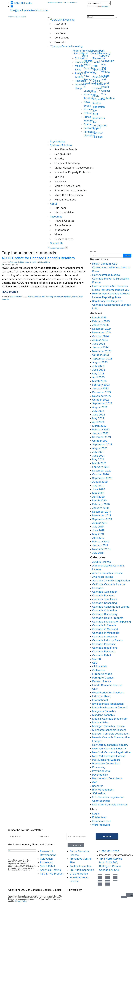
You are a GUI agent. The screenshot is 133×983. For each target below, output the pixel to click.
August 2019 (99, 522)
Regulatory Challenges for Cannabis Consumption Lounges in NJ (111, 305)
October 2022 (100, 399)
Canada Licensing (72, 46)
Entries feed (99, 817)
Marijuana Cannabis (104, 711)
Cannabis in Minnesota (105, 632)
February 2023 (101, 384)
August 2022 (100, 407)
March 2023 (99, 380)
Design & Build (63, 153)
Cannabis (97, 588)
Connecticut (61, 37)
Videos (58, 234)
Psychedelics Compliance (107, 778)
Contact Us (56, 243)
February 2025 (101, 321)
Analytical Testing (102, 576)
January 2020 (100, 507)
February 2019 (100, 541)
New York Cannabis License (108, 756)
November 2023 (101, 351)
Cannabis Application (104, 591)
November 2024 (101, 332)
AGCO (30, 297)
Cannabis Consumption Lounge (110, 606)
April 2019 (98, 537)
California (60, 33)
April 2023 (98, 377)
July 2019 (98, 526)
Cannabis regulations (104, 647)
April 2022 (98, 422)
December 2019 (101, 511)
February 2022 (101, 429)
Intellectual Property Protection (69, 172)
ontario (75, 297)
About (53, 203)
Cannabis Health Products (107, 617)
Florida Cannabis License (107, 685)
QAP (94, 782)
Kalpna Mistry (44, 262)
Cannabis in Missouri (104, 636)
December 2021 (101, 437)
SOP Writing (99, 793)
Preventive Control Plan (106, 763)
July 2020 (98, 485)
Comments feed (101, 821)
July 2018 (98, 552)
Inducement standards (62, 297)
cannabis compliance (104, 599)
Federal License (101, 681)
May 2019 (98, 534)
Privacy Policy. (21, 901)
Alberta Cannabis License (107, 573)
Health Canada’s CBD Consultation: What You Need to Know (111, 267)
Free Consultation (70, 2)
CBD (94, 662)
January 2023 (100, 388)
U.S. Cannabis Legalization (108, 797)
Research (97, 785)
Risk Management (102, 789)
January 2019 (100, 545)
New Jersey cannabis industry (110, 744)
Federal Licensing (78, 52)
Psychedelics (57, 141)
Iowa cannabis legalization (108, 703)
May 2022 (98, 418)
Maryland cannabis (103, 714)
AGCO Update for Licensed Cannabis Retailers (38, 258)
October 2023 (100, 354)
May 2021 (98, 459)
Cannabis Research (103, 651)
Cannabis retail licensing (43, 297)
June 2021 (98, 455)
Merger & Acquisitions (67, 185)
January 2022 (100, 433)
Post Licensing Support (106, 759)
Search (93, 251)
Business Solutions (61, 145)
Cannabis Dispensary (104, 614)
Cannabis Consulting (104, 602)
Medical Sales (100, 722)
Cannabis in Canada (104, 625)
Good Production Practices (108, 692)
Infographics (61, 229)
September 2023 (102, 358)
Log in (96, 813)
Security (59, 158)
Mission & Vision (64, 212)
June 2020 (98, 489)
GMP (95, 688)
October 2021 (100, 440)
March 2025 (99, 317)
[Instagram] (107, 883)
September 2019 (102, 519)
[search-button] (115, 17)
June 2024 (98, 343)
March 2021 (99, 463)
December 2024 (101, 328)
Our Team (60, 207)
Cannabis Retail (15, 297)
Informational (100, 700)
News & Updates (64, 220)
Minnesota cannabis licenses (109, 729)
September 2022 (102, 403)
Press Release (62, 225)
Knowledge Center (55, 2)
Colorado (59, 42)
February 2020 (101, 504)
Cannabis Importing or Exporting (111, 621)
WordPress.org (101, 824)
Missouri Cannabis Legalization (110, 733)
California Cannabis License (108, 584)
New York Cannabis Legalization (111, 752)
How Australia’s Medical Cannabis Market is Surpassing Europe (110, 278)
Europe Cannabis (102, 673)
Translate (104, 7)
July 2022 (98, 410)
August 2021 (99, 448)
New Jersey (61, 28)
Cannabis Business (103, 595)
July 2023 (98, 366)
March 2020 (99, 500)
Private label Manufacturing (69, 190)
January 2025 (100, 324)
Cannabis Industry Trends (107, 640)
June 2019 (98, 530)
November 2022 (101, 395)
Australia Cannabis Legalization (111, 580)
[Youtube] (107, 877)
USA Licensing (66, 19)
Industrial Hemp (101, 696)
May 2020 (98, 493)
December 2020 (101, 470)
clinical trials (99, 666)
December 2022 (101, 392)
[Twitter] (115, 877)
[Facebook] (99, 877)
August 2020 (100, 481)
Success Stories (63, 239)
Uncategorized (101, 800)
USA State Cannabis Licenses (109, 804)
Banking (59, 176)
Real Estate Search (65, 149)
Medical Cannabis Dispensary (109, 718)
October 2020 (100, 474)
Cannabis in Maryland (105, 629)
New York (60, 23)
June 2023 (98, 369)
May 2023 (98, 373)
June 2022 (98, 414)
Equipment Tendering (67, 163)
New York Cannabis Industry (109, 748)
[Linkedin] (99, 883)
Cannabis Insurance (104, 644)
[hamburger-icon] (48, 17)
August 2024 (100, 339)
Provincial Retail (101, 770)
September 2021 (102, 444)
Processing (98, 767)
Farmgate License (103, 677)
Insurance (60, 181)
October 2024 (100, 336)
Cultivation (98, 670)
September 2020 (102, 478)
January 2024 (100, 347)
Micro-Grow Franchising (68, 195)
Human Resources (65, 199)
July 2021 (98, 451)
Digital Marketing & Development (69, 167)
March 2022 (99, 425)
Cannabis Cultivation (104, 610)
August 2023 (100, 362)
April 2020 (98, 496)
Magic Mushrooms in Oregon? (109, 707)
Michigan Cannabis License (108, 726)
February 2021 (100, 466)
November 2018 (101, 549)
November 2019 (101, 515)
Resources (56, 216)
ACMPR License (101, 561)
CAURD (96, 658)
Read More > (10, 291)
